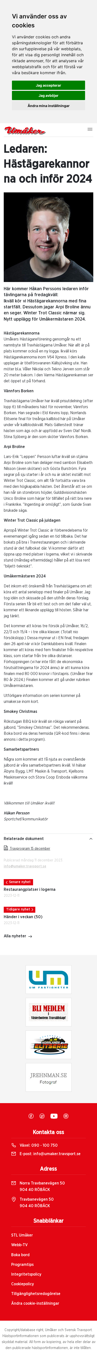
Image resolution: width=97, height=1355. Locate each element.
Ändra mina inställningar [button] (49, 106)
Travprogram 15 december (29, 848)
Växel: (38, 1145)
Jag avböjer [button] (48, 95)
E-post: (50, 1154)
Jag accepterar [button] (48, 85)
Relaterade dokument (24, 839)
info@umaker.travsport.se (25, 866)
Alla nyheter (15, 936)
